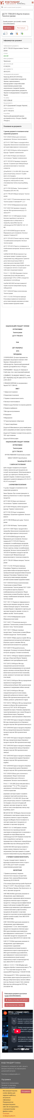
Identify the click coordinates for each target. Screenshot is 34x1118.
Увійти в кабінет (18, 1000)
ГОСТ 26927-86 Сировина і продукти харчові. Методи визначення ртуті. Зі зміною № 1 (15, 210)
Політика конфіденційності (10, 1074)
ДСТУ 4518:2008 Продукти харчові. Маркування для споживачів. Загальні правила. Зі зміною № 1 (15, 233)
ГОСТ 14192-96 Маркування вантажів (15, 205)
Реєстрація (21, 28)
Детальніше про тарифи (15, 1005)
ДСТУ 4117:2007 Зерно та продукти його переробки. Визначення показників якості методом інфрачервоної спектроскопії (17, 145)
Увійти (8, 28)
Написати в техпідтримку (10, 1083)
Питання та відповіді (8, 1085)
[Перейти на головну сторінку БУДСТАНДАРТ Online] (13, 2)
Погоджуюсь (26, 1091)
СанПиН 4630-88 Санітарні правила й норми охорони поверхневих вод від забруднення (15, 286)
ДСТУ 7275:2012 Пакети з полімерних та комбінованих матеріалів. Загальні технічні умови (17, 248)
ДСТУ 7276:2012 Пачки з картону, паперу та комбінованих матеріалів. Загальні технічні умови (16, 241)
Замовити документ (8, 1087)
